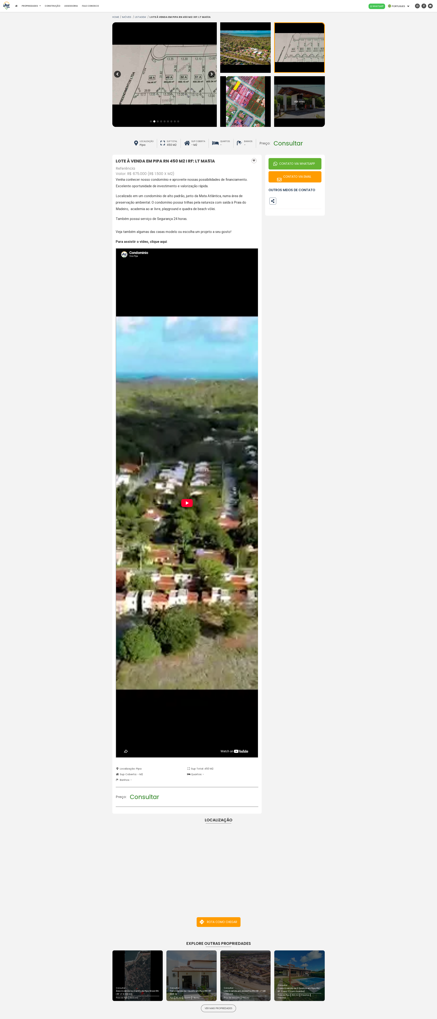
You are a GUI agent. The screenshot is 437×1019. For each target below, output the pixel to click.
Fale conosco (90, 5)
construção (52, 5)
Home (115, 17)
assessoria (71, 5)
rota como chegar (222, 922)
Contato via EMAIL (297, 177)
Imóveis (127, 17)
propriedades (30, 5)
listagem (141, 17)
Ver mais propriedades (218, 1008)
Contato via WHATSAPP (297, 164)
